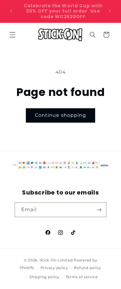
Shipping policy (44, 277)
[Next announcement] (109, 11)
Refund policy (87, 268)
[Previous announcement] (11, 11)
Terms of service (82, 277)
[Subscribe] (99, 209)
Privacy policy (54, 268)
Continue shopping (60, 115)
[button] (12, 34)
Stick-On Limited (56, 260)
